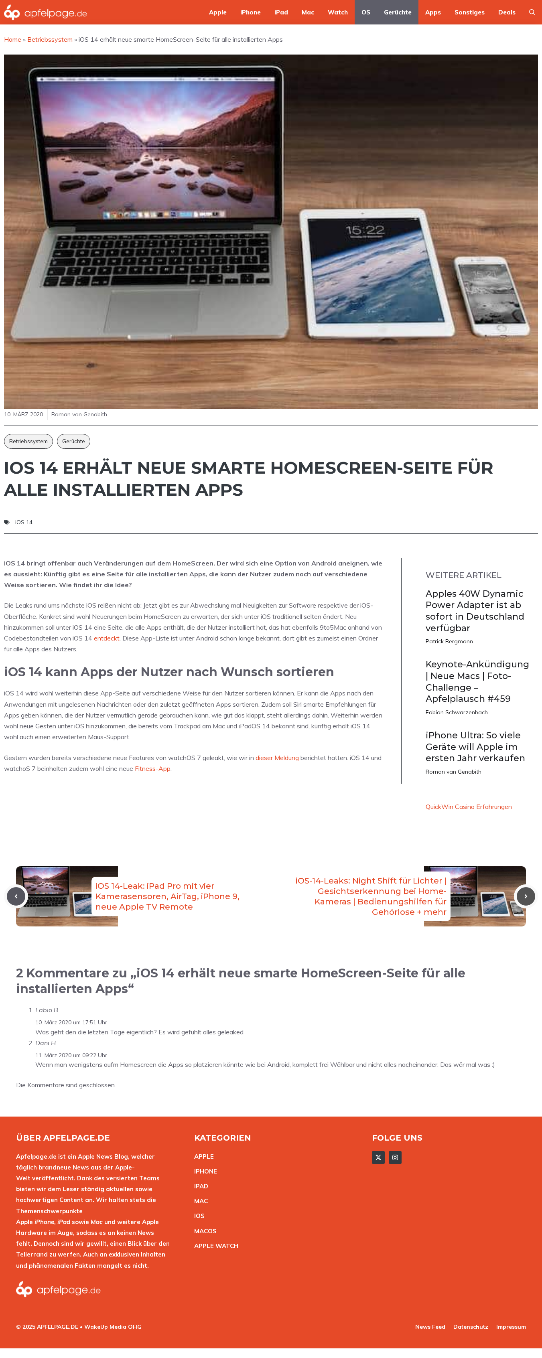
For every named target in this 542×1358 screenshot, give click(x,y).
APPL (202, 1156)
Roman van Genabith (453, 771)
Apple (218, 12)
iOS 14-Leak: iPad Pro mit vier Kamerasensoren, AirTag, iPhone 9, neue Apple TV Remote (167, 896)
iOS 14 (23, 522)
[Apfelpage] (45, 12)
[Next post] (526, 896)
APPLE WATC (214, 1246)
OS (365, 12)
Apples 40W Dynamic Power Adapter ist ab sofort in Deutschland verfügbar (475, 611)
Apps (433, 12)
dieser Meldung (277, 758)
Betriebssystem (28, 441)
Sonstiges (470, 12)
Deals (507, 12)
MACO (203, 1231)
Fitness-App (153, 768)
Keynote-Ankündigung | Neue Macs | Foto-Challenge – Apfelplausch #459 (477, 681)
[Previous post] (16, 896)
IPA (199, 1186)
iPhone (250, 12)
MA (199, 1201)
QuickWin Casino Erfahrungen (469, 807)
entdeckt (107, 638)
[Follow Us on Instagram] (395, 1157)
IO (197, 1216)
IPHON (203, 1171)
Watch (338, 12)
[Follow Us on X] (378, 1157)
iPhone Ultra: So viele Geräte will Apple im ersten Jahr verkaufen (475, 747)
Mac (308, 12)
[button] (532, 12)
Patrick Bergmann (449, 641)
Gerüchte (398, 12)
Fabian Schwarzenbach (457, 712)
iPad (281, 12)
